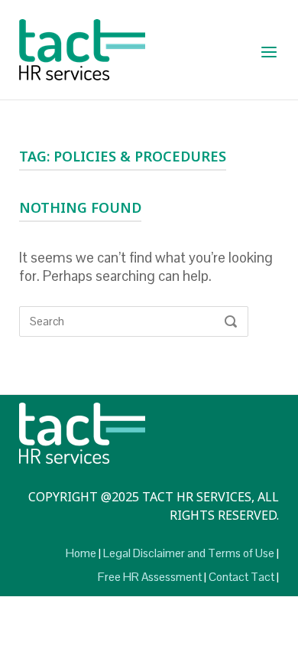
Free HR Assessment (150, 577)
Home (81, 553)
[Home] (82, 48)
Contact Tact (241, 577)
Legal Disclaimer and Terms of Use (188, 553)
